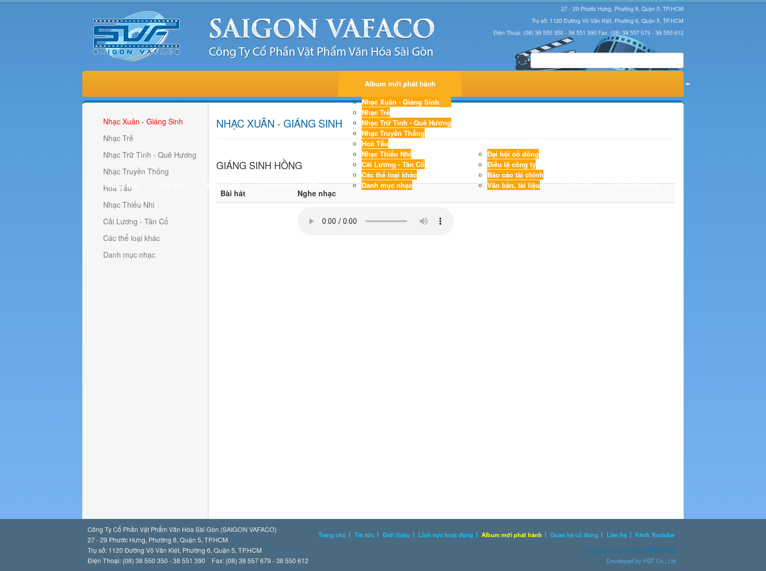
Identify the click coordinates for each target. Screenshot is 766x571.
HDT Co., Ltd (659, 560)
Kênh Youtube (636, 185)
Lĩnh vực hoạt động (294, 185)
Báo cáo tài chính (515, 175)
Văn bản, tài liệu (513, 185)
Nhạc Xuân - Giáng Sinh (400, 102)
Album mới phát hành (400, 83)
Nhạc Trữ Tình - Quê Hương (406, 123)
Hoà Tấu (375, 143)
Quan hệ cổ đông (509, 136)
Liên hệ (578, 185)
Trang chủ (122, 185)
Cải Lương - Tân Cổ (393, 164)
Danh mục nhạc (387, 185)
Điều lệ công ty (511, 164)
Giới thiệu (223, 185)
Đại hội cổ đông (513, 154)
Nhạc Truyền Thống (393, 133)
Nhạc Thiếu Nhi (386, 154)
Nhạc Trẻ (376, 112)
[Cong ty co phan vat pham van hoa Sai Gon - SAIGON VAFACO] (264, 36)
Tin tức (172, 185)
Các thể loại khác (389, 175)
